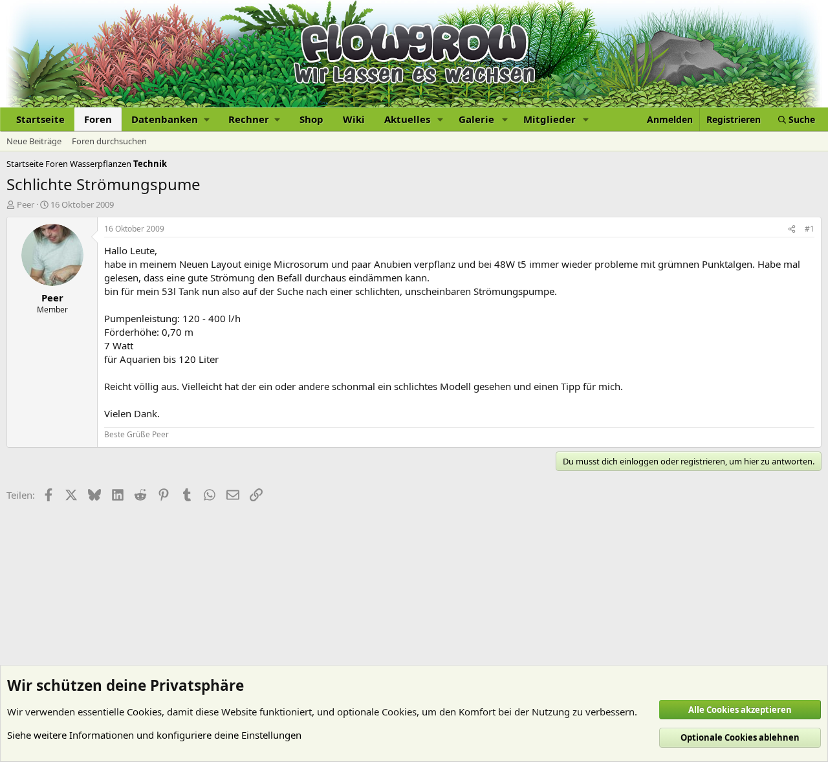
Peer (25, 204)
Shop (311, 119)
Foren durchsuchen (109, 141)
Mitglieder (549, 119)
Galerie (476, 119)
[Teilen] (791, 229)
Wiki (354, 119)
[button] (170, 119)
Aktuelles (407, 119)
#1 (809, 228)
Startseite (40, 119)
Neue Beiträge (33, 141)
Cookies (144, 711)
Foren (98, 119)
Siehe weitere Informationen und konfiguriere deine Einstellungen (154, 734)
